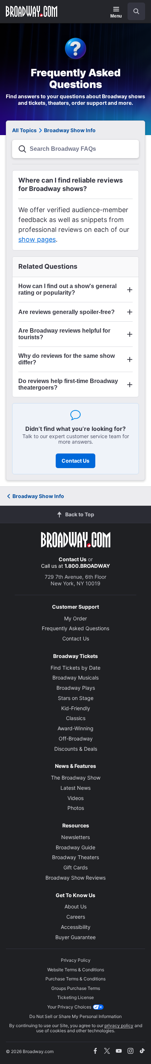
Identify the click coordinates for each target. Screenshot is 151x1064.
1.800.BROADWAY (87, 566)
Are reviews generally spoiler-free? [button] (66, 312)
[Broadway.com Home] (31, 11)
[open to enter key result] (136, 11)
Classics (75, 718)
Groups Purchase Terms (75, 988)
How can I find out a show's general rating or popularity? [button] (67, 289)
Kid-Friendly (75, 708)
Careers (75, 917)
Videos (75, 798)
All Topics (24, 130)
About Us (75, 906)
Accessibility (76, 927)
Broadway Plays (75, 688)
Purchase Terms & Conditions (75, 978)
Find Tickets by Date (75, 668)
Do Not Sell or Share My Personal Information (75, 1016)
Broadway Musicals (75, 677)
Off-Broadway (76, 738)
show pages (37, 239)
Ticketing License (75, 997)
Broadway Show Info (38, 496)
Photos (75, 808)
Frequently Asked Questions (75, 628)
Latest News (75, 788)
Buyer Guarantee (75, 937)
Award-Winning (75, 728)
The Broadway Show (75, 777)
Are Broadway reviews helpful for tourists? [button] (64, 334)
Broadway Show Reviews (75, 877)
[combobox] (133, 11)
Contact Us (75, 461)
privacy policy (118, 1025)
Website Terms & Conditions (75, 969)
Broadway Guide (75, 847)
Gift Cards (75, 867)
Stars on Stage (75, 698)
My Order (75, 618)
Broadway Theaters (75, 857)
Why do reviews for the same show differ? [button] (66, 359)
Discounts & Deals (75, 749)
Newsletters (75, 837)
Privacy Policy (76, 960)
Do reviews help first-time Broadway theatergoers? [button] (68, 384)
